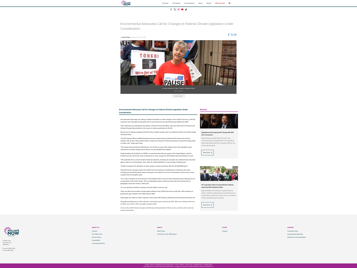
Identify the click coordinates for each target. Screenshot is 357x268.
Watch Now (161, 231)
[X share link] (232, 34)
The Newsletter (189, 3)
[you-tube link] (182, 9)
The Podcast (176, 3)
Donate (208, 3)
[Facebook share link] (228, 34)
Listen (224, 227)
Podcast (224, 231)
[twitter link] (174, 9)
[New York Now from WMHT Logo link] (126, 3)
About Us (95, 227)
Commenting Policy (98, 243)
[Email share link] (235, 34)
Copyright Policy (197, 264)
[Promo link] (219, 121)
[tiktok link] (186, 9)
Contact (94, 231)
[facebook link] (171, 9)
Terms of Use (188, 264)
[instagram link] (178, 9)
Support (290, 227)
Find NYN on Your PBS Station (167, 234)
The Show (165, 3)
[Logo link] (12, 231)
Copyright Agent (207, 264)
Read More (206, 152)
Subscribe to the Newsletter (296, 237)
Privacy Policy (96, 237)
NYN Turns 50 (220, 3)
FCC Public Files (97, 234)
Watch (159, 227)
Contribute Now (292, 231)
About (200, 3)
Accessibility (96, 240)
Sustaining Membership (295, 234)
